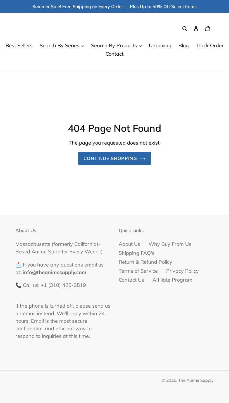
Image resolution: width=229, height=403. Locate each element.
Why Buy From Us (170, 244)
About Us (129, 244)
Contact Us (131, 280)
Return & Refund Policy (145, 262)
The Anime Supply (196, 380)
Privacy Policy (182, 271)
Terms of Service (138, 271)
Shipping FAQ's (136, 253)
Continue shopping (110, 158)
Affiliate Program (172, 280)
